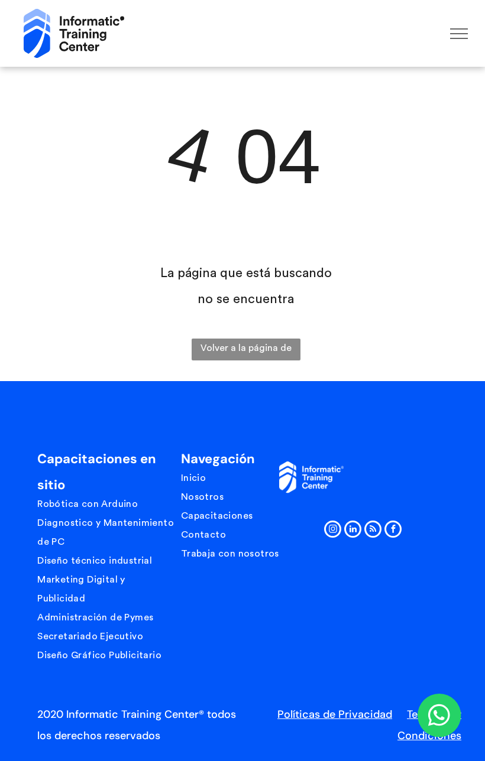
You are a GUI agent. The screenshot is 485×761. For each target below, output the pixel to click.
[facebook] (393, 531)
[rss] (372, 531)
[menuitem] (105, 504)
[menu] (459, 33)
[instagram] (332, 531)
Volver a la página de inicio (246, 351)
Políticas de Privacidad (334, 714)
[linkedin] (352, 531)
